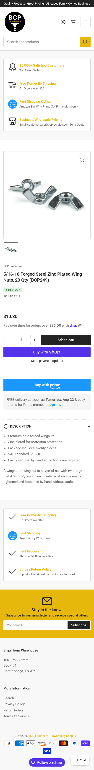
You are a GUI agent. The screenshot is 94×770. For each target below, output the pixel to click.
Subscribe (78, 625)
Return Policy (13, 710)
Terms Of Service (16, 716)
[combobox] (47, 42)
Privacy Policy (14, 704)
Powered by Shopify (63, 736)
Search (8, 698)
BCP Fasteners (13, 266)
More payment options (47, 361)
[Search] (85, 42)
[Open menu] (86, 22)
